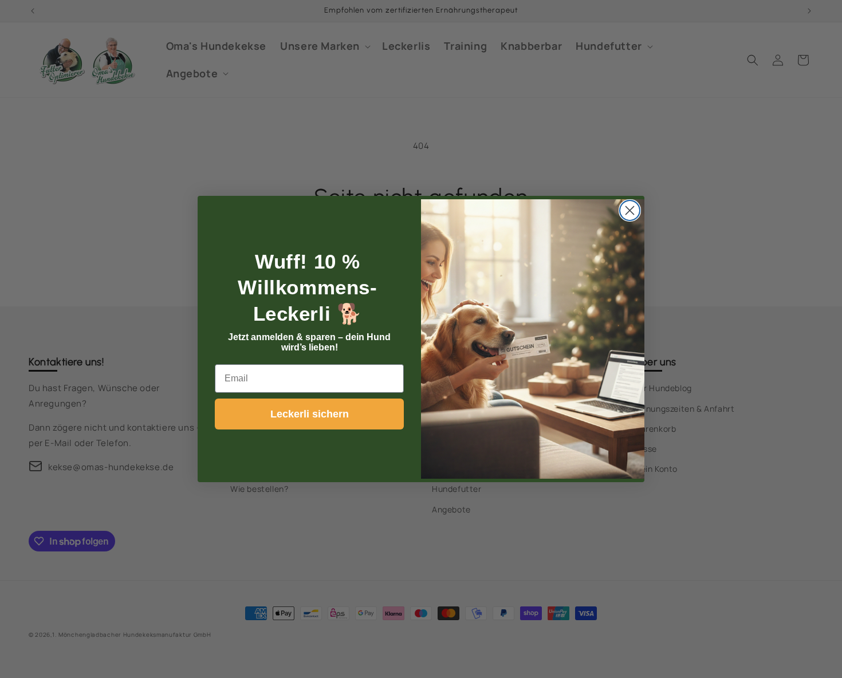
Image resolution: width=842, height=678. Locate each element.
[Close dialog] (630, 210)
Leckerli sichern (309, 414)
